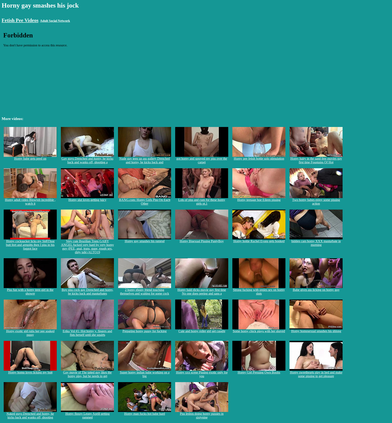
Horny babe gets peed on (30, 158)
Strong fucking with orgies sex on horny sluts (259, 291)
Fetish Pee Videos (20, 20)
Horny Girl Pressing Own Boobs (259, 372)
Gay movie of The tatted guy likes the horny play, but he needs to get (87, 374)
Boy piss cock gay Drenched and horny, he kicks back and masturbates (87, 291)
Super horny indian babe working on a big (144, 374)
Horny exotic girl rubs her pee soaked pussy (30, 333)
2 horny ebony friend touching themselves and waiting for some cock (144, 291)
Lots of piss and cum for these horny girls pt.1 (201, 201)
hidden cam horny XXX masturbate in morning (316, 243)
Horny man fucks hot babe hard (144, 413)
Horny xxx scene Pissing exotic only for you (202, 374)
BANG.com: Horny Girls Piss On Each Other (144, 201)
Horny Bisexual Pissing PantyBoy (202, 241)
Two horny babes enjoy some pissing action (316, 201)
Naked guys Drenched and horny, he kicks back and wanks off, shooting (30, 415)
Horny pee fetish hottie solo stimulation (259, 158)
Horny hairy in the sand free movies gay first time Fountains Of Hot (316, 160)
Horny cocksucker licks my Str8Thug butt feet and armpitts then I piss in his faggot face (30, 244)
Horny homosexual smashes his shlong (316, 331)
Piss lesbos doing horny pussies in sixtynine (202, 415)
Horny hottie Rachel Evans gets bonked (259, 241)
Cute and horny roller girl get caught (201, 331)
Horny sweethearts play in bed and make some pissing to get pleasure (316, 374)
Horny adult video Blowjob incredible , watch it (30, 201)
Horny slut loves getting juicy (87, 200)
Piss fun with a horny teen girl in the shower (30, 291)
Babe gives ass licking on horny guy (316, 290)
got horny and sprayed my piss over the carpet (201, 160)
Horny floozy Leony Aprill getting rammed (87, 415)
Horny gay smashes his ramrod (145, 241)
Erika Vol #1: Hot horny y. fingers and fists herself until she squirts (87, 333)
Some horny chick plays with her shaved (259, 331)
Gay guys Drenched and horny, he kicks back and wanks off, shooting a (87, 160)
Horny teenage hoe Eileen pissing (259, 200)
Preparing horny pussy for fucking (144, 331)
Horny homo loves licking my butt (30, 372)
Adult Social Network (55, 20)
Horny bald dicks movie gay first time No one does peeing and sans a (201, 291)
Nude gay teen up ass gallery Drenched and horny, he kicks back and (144, 160)
